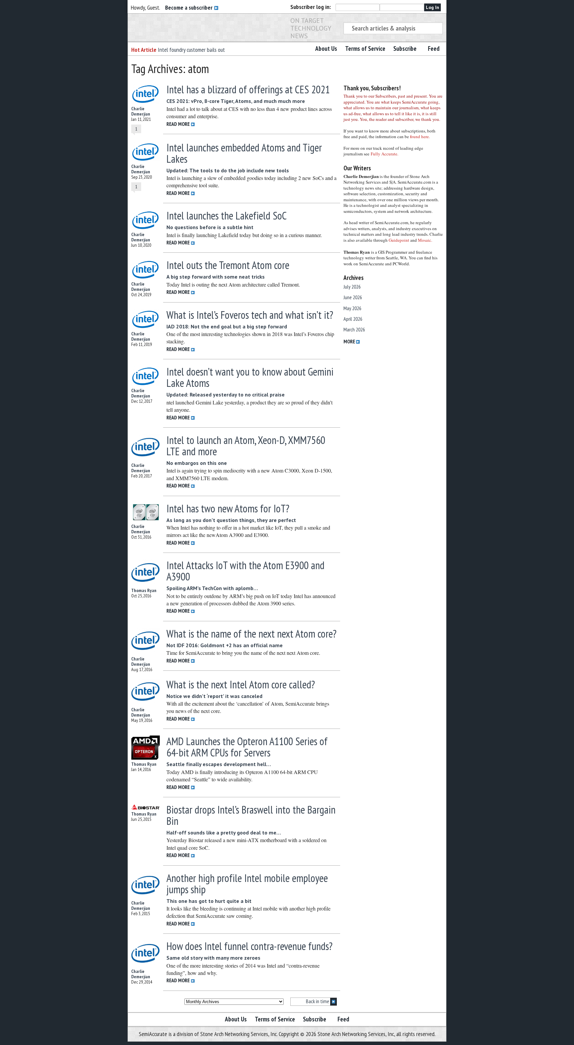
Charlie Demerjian (140, 111)
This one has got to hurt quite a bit (208, 901)
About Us (326, 48)
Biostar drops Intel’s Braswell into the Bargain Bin (250, 815)
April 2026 (352, 318)
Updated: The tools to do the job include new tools (227, 170)
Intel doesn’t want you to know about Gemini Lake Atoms (250, 377)
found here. (420, 136)
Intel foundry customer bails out (191, 49)
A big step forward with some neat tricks (215, 276)
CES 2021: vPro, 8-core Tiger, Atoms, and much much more (235, 101)
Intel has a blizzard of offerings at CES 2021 (248, 89)
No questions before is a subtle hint (209, 227)
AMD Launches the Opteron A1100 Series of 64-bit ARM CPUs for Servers (247, 746)
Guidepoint (399, 240)
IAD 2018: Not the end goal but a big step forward (226, 326)
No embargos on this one (196, 463)
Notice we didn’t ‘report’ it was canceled (214, 696)
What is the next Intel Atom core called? (240, 684)
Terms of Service (365, 48)
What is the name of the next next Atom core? (251, 634)
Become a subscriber (189, 7)
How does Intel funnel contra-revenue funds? (249, 946)
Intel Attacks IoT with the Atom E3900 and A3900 (245, 570)
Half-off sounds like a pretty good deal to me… (223, 832)
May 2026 (352, 308)
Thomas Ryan (143, 590)
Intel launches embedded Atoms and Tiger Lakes (244, 153)
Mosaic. (425, 240)
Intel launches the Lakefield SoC (226, 215)
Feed (433, 48)
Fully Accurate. (384, 154)
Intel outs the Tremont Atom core (227, 265)
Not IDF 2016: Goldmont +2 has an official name (224, 645)
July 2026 (352, 286)
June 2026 (352, 297)
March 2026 (354, 329)
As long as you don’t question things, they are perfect (231, 520)
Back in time (318, 1001)
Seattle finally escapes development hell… (218, 764)
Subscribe (405, 48)
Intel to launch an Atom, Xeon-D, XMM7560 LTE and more (245, 445)
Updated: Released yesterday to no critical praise (225, 394)
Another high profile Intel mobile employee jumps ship (247, 883)
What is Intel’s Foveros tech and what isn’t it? (249, 315)
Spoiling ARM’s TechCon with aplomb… (212, 588)
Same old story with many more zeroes (213, 957)
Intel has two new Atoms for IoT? (227, 508)
